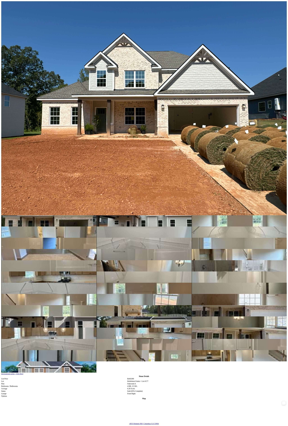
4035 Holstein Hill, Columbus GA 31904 (144, 424)
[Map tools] (284, 403)
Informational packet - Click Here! (12, 374)
